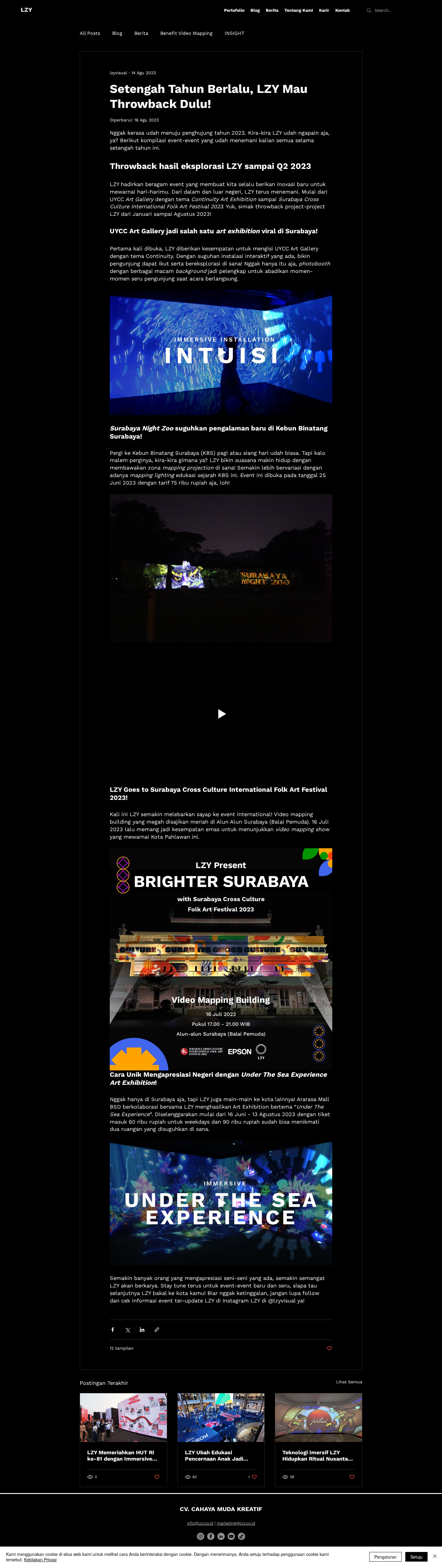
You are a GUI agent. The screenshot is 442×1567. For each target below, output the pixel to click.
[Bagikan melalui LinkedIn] (142, 1330)
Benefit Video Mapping (186, 33)
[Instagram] (200, 1536)
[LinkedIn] (221, 1536)
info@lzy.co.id (200, 1523)
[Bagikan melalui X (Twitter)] (127, 1330)
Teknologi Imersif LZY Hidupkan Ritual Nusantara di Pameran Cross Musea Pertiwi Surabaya (317, 1455)
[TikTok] (241, 1536)
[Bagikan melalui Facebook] (112, 1330)
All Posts (90, 33)
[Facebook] (210, 1536)
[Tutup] (434, 1556)
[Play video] (221, 352)
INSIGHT (234, 33)
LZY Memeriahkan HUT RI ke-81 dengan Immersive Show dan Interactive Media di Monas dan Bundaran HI (120, 1455)
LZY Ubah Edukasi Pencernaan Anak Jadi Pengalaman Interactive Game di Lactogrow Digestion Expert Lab (216, 1455)
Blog (117, 33)
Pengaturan (385, 1557)
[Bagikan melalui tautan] (157, 1330)
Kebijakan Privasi (40, 1559)
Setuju (416, 1557)
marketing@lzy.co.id (236, 1523)
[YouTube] (231, 1536)
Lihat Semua (349, 1381)
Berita (141, 33)
